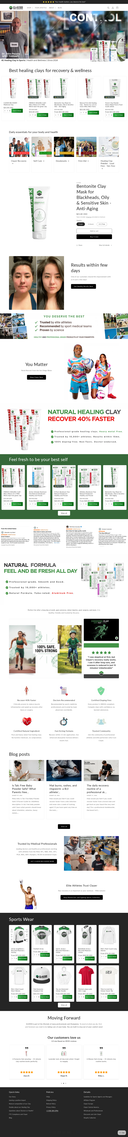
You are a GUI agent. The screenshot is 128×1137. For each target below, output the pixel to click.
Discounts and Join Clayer (92, 1114)
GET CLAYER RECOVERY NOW (42, 861)
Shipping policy (66, 1136)
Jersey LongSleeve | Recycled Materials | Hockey (18, 950)
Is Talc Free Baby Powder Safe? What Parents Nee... (24, 789)
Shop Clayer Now (36, 377)
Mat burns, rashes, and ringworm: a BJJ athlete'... (63, 789)
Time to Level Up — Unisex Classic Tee (107, 990)
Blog (10, 1118)
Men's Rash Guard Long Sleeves (109, 949)
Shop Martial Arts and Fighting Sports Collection (82, 897)
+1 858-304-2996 (52, 1111)
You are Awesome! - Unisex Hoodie (62, 990)
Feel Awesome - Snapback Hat (39, 990)
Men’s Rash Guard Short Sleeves (17, 990)
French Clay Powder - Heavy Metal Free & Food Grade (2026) (113, 104)
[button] (30, 8)
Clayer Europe (88, 1104)
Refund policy (35, 1136)
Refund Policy (51, 1104)
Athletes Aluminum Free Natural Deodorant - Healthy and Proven (88, 493)
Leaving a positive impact (17, 1100)
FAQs (48, 1097)
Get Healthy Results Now (83, 286)
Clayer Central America (91, 1107)
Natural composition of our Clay (20, 1104)
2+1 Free (102, 224)
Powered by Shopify (24, 1136)
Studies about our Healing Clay (19, 1107)
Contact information (77, 1136)
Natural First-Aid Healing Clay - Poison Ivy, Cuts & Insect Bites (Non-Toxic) (88, 104)
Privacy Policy (51, 1107)
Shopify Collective (90, 1118)
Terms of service (55, 1136)
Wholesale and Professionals (93, 1111)
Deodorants (61, 161)
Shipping (88, 217)
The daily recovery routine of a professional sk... (98, 789)
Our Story (12, 1097)
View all (64, 513)
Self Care (38, 161)
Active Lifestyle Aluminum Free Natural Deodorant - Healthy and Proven (38, 493)
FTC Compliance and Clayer (18, 1114)
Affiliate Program (89, 1100)
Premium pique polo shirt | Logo (85, 990)
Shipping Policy (51, 1100)
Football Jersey (39, 949)
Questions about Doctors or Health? (21, 1111)
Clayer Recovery (18, 161)
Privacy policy (45, 1136)
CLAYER (16, 1136)
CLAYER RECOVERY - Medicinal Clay (11, 104)
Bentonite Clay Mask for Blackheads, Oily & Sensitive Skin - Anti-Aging (63, 104)
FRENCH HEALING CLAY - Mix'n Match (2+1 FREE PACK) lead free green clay (38, 104)
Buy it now (94, 237)
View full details (104, 245)
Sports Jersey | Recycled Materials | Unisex (63, 950)
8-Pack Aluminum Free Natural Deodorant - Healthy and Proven (62, 493)
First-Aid (82, 161)
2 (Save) (92, 224)
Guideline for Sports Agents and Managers (98, 1097)
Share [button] (80, 245)
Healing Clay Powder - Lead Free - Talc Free (108, 163)
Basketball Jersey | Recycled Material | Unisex (84, 950)
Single (81, 224)
